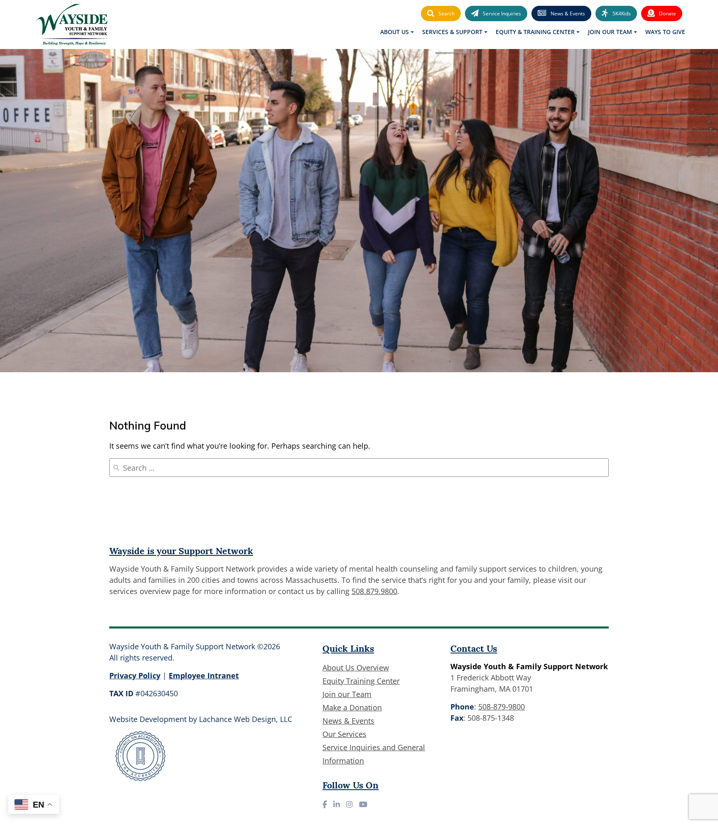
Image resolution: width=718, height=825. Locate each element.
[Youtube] (363, 804)
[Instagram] (349, 804)
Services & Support (452, 32)
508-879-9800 (501, 707)
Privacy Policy (134, 675)
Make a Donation (352, 707)
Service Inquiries (502, 13)
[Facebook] (324, 804)
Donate (667, 13)
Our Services (344, 734)
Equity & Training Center (535, 32)
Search (446, 13)
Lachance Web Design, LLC (245, 719)
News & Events (568, 13)
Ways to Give (665, 32)
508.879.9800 (374, 591)
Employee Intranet (204, 675)
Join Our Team (610, 32)
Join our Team (346, 694)
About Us (394, 32)
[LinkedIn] (336, 804)
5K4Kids (621, 13)
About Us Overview (355, 668)
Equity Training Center (361, 681)
